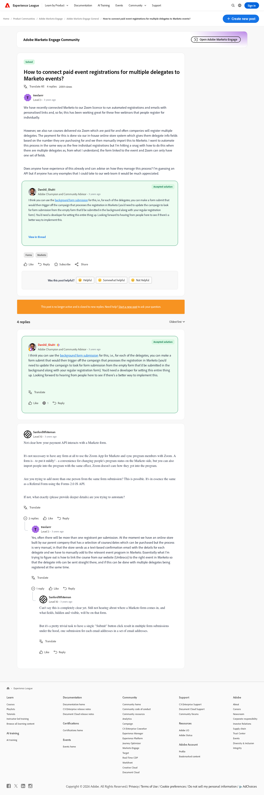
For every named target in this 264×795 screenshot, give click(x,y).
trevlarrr (38, 95)
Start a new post (128, 307)
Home (6, 18)
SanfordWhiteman (44, 432)
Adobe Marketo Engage (51, 18)
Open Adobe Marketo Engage (218, 39)
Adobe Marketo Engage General (83, 18)
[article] (100, 374)
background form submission (71, 200)
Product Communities (24, 18)
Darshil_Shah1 (46, 189)
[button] (241, 19)
